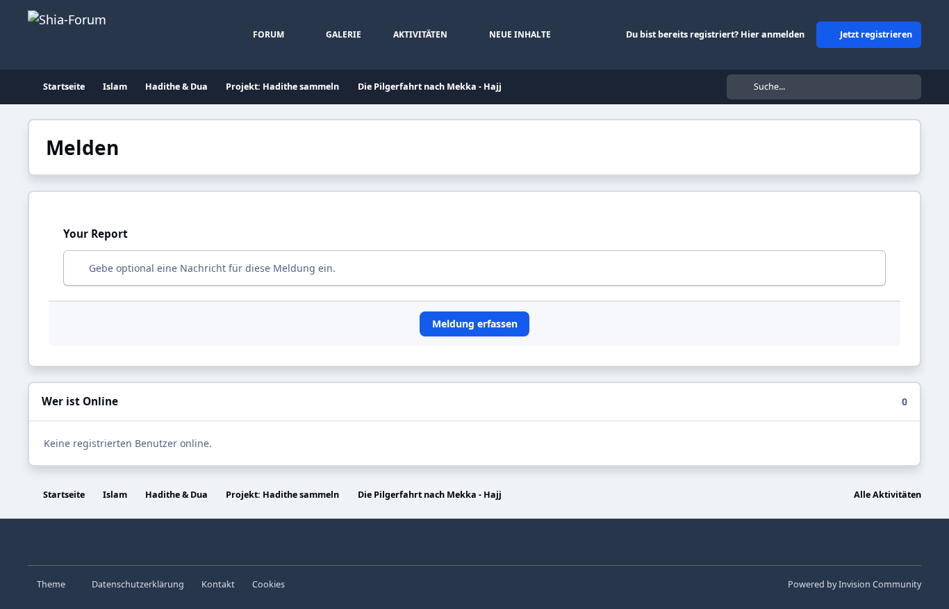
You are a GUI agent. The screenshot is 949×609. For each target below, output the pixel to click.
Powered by (854, 584)
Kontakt (218, 584)
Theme (52, 584)
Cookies (268, 584)
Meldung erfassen (475, 323)
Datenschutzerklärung (138, 584)
